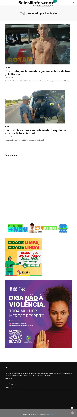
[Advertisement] (38, 174)
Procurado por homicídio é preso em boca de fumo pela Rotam (38, 72)
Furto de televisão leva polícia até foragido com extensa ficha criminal (36, 131)
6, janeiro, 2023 (8, 136)
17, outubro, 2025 (9, 77)
